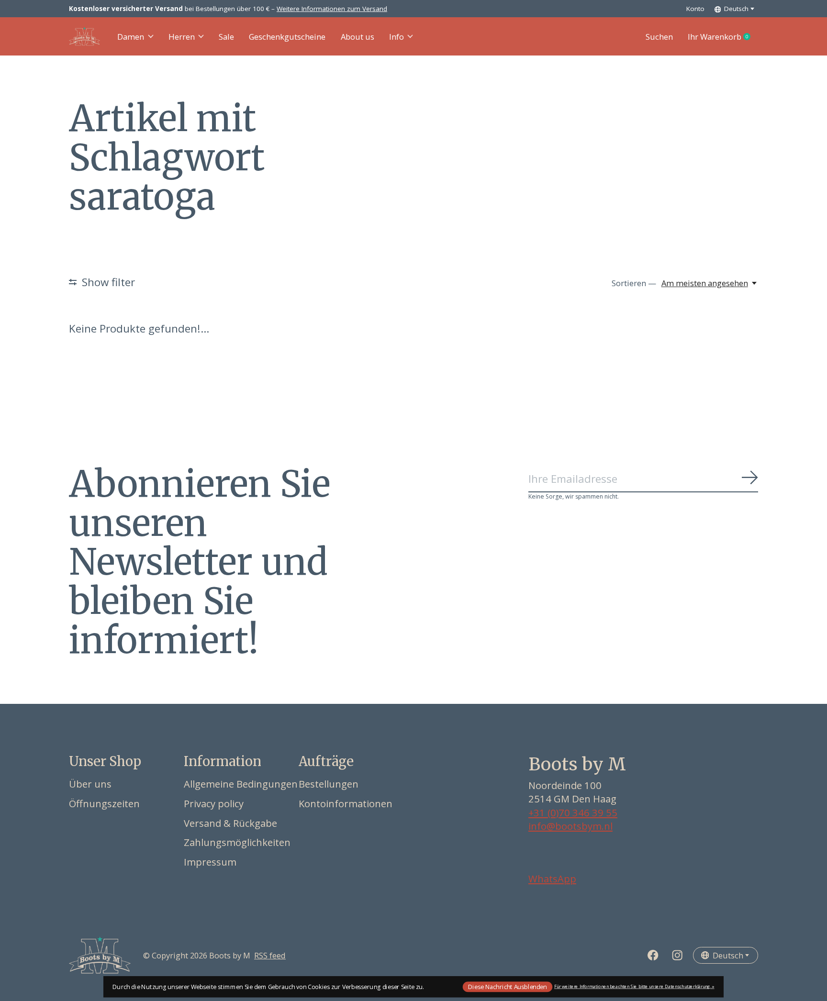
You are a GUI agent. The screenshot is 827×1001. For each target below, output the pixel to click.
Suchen (659, 36)
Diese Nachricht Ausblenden (507, 986)
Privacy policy (214, 803)
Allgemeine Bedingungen (241, 783)
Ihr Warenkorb (723, 37)
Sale (226, 36)
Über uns (90, 783)
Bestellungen (328, 783)
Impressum (210, 861)
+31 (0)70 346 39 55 (572, 812)
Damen (130, 36)
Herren (181, 36)
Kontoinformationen (345, 803)
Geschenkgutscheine (287, 36)
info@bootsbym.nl (570, 826)
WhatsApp (552, 878)
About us (357, 36)
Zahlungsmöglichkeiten (237, 842)
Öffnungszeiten (104, 803)
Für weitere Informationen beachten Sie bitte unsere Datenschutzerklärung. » (634, 986)
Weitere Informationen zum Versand (332, 8)
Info (396, 36)
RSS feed (270, 955)
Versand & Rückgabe (230, 823)
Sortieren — (634, 283)
